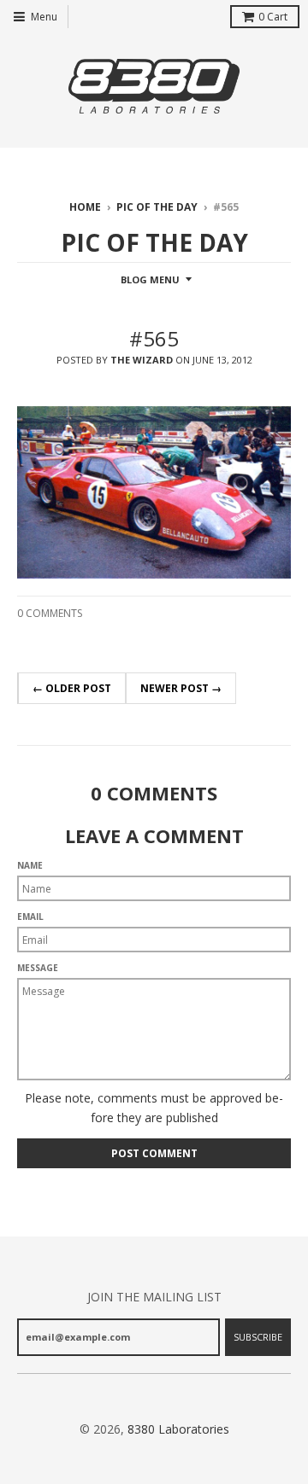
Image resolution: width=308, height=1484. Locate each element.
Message (37, 968)
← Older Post (72, 688)
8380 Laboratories (178, 1429)
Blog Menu (150, 279)
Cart (272, 16)
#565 (154, 338)
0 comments (49, 613)
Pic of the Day (157, 207)
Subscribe (258, 1336)
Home (85, 207)
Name (30, 865)
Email (30, 916)
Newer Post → (181, 688)
